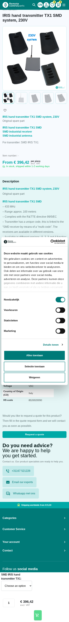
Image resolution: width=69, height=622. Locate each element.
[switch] (60, 310)
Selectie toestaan (35, 366)
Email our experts (22, 482)
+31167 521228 (21, 470)
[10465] (38, 615)
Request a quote (34, 434)
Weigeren (34, 377)
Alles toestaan (34, 355)
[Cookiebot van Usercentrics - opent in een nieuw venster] (50, 242)
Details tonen (51, 344)
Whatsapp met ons (23, 493)
